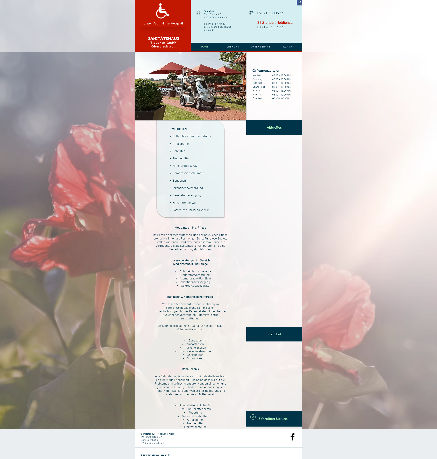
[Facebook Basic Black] (292, 437)
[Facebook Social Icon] (299, 2)
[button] (274, 127)
